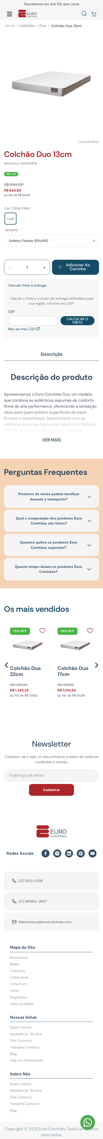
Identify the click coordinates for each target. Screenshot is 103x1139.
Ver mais (51, 440)
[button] (84, 14)
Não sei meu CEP (22, 329)
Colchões (27, 25)
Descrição (51, 354)
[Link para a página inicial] (10, 25)
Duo (43, 25)
